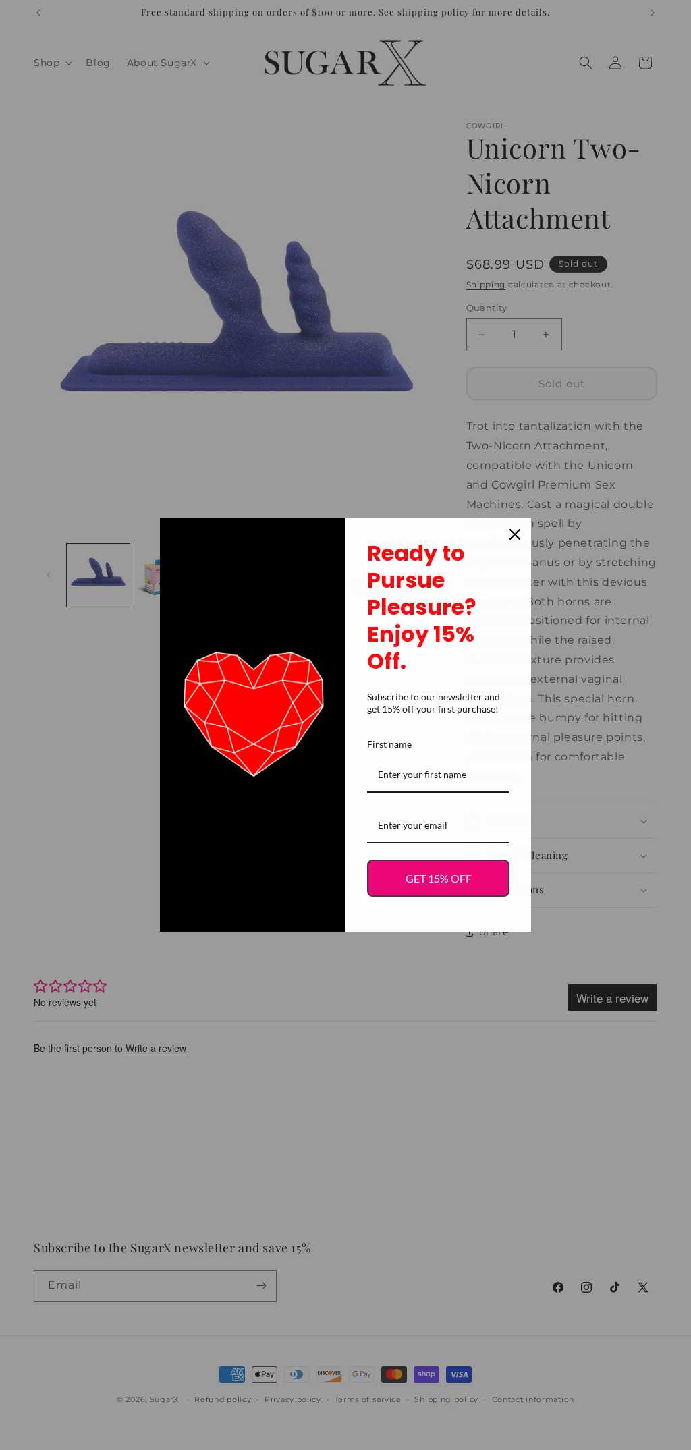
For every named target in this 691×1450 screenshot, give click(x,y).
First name (389, 744)
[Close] (515, 534)
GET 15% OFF (439, 878)
